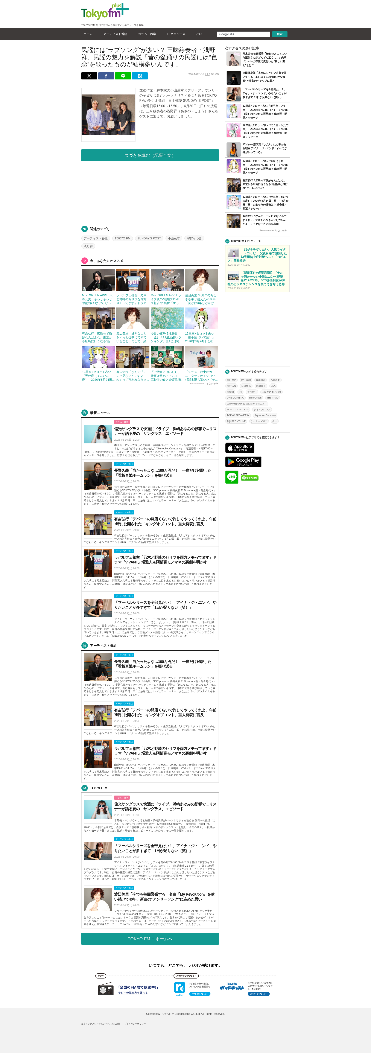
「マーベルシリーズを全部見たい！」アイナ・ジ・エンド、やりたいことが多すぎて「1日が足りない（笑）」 (264, 93)
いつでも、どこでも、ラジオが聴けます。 (185, 965)
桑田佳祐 (231, 380)
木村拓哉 (231, 386)
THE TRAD (272, 397)
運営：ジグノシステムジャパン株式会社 (100, 1024)
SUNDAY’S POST (149, 238)
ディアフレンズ (262, 409)
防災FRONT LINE (236, 421)
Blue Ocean (255, 397)
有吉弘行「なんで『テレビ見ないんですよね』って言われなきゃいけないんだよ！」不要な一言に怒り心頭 (264, 220)
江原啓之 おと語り (271, 392)
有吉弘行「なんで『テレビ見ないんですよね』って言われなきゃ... (132, 375)
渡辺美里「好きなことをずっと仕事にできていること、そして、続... (132, 337)
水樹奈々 (261, 386)
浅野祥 (88, 246)
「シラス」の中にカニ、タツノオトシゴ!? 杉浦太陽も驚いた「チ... (201, 375)
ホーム (88, 34)
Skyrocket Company (265, 415)
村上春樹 (246, 380)
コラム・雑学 (147, 34)
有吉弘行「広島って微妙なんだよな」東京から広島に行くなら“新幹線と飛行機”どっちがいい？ (265, 184)
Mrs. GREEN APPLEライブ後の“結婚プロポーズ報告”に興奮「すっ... (166, 299)
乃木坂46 (275, 380)
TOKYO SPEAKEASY (238, 415)
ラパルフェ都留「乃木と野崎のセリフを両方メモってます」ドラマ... (132, 299)
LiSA (273, 386)
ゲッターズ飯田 (259, 421)
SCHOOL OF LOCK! (238, 409)
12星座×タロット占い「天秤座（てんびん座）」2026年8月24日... (98, 375)
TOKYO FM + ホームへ (150, 938)
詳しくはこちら (150, 439)
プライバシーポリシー (135, 1024)
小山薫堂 (174, 238)
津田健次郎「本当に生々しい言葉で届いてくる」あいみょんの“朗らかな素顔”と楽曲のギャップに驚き (264, 76)
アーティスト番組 (115, 34)
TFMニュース (176, 34)
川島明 (230, 392)
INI (240, 392)
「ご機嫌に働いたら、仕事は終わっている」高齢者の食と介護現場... (167, 375)
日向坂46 (246, 386)
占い (199, 34)
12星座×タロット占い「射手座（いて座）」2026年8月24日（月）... (201, 337)
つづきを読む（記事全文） (150, 155)
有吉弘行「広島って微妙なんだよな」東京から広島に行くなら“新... (97, 337)
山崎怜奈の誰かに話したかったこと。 (247, 403)
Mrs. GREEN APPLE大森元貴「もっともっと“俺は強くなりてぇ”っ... (98, 299)
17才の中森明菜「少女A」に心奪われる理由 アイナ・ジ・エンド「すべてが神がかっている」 (265, 148)
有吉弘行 (252, 392)
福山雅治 (260, 380)
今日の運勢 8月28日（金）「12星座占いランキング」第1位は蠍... (166, 337)
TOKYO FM (123, 238)
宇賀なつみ (194, 238)
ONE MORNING (235, 397)
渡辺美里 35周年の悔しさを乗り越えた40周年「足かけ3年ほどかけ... (200, 299)
